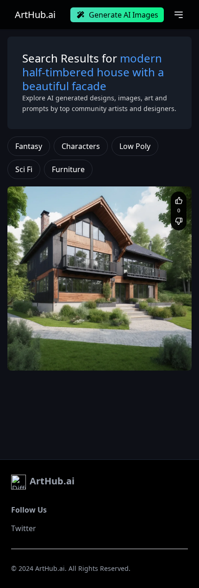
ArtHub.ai (35, 14)
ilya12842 (43, 332)
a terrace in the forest (105, 356)
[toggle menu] (178, 14)
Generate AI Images (123, 15)
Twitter (23, 528)
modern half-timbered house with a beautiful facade (88, 348)
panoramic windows (44, 356)
